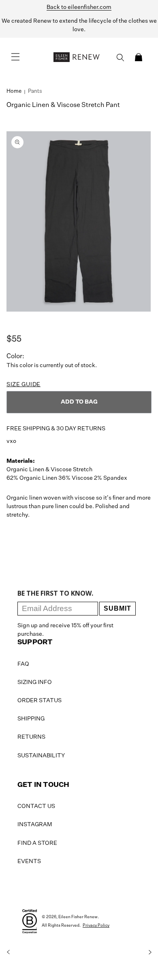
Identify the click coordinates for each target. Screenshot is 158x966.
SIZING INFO (34, 682)
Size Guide (23, 384)
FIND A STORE (37, 843)
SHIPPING (31, 719)
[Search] (120, 57)
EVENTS (29, 861)
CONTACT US (36, 806)
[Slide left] (8, 952)
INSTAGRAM (34, 824)
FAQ (23, 664)
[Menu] (15, 57)
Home (13, 91)
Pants (35, 91)
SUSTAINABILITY (41, 756)
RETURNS (31, 737)
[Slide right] (150, 952)
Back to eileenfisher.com (79, 7)
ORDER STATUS (39, 700)
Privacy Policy (96, 925)
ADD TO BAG (79, 402)
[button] (138, 57)
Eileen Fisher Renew (78, 917)
